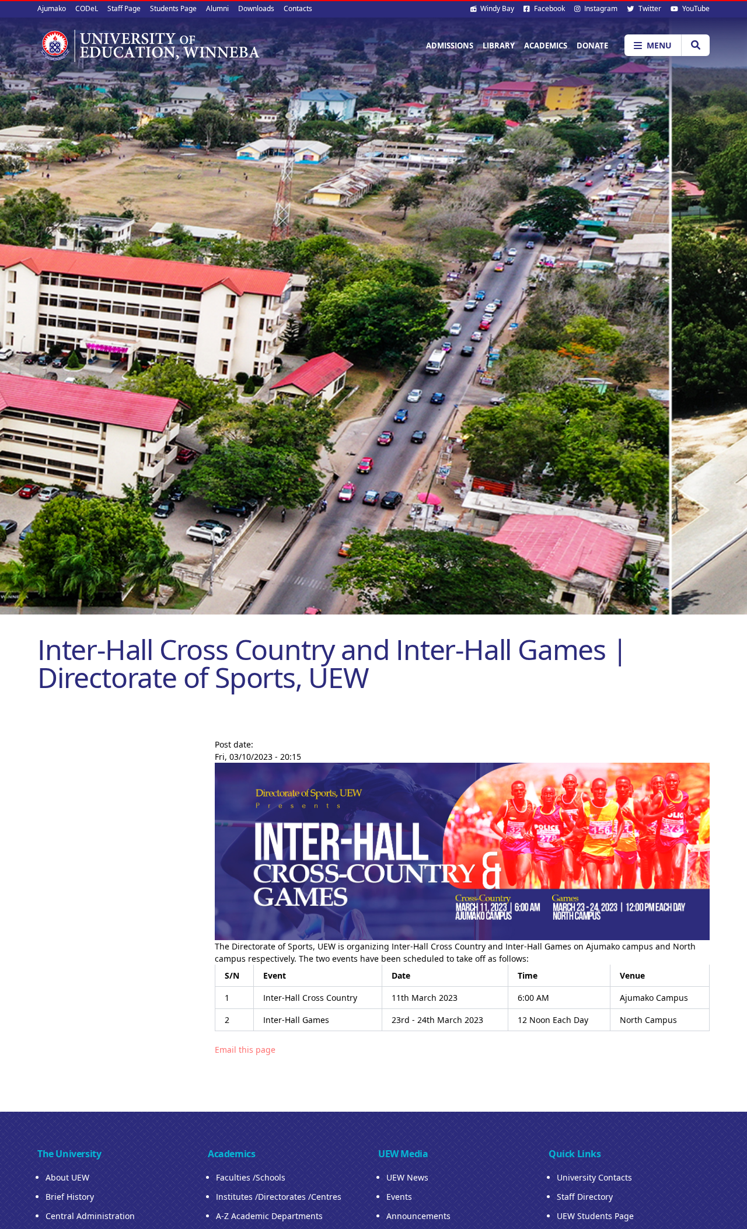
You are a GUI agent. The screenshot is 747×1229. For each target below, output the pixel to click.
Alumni (217, 8)
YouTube (695, 8)
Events (399, 1196)
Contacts (298, 8)
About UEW (67, 1177)
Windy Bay (496, 8)
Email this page (245, 1049)
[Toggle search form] (695, 45)
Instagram (599, 8)
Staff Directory (585, 1196)
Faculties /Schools (250, 1177)
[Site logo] (149, 45)
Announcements (418, 1215)
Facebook (548, 8)
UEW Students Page (595, 1215)
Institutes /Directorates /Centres (278, 1196)
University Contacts (594, 1177)
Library (499, 45)
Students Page (173, 8)
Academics (545, 45)
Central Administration (90, 1215)
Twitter (649, 8)
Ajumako (51, 8)
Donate (592, 45)
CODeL (86, 8)
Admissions (449, 45)
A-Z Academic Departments (269, 1215)
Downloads (256, 8)
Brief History (70, 1196)
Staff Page (124, 8)
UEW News (407, 1177)
